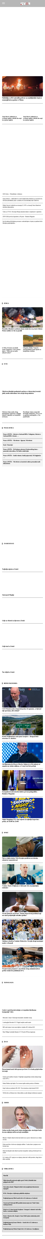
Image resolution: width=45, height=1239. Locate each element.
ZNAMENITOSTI (9, 543)
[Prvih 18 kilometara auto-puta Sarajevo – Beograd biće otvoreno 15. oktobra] (22, 725)
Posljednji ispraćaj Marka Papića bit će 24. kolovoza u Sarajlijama (21, 1229)
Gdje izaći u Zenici (8, 646)
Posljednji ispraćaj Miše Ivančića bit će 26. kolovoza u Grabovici (20, 1198)
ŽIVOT (6, 1042)
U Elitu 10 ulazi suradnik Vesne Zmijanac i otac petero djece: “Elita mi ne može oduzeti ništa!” (11, 350)
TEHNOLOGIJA (8, 982)
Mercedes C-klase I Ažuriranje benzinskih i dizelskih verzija (17, 1018)
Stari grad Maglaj (8, 595)
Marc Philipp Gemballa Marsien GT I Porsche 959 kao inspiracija (19, 1032)
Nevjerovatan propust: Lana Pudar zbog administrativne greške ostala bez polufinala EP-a (21, 969)
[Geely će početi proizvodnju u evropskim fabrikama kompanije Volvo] (22, 997)
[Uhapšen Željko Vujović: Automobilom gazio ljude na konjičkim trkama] (33, 341)
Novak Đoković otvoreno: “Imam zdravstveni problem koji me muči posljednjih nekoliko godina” (21, 914)
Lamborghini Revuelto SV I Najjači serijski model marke (17, 1022)
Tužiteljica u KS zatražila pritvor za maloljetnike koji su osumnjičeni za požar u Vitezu (22, 99)
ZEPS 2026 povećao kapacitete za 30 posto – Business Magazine (19, 216)
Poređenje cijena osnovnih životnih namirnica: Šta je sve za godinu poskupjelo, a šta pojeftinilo (32, 414)
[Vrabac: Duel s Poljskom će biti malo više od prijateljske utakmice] (22, 874)
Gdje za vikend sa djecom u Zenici (13, 620)
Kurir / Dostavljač (8, 445)
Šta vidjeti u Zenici (8, 672)
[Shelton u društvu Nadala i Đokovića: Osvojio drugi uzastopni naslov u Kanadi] (22, 929)
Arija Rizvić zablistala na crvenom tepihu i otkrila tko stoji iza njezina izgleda (11, 118)
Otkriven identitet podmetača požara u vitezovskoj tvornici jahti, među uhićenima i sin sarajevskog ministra (21, 392)
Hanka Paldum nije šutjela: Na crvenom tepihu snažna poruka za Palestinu (21, 1083)
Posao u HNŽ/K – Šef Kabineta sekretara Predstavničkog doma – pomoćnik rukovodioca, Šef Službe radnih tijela (20, 450)
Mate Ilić (5, 1175)
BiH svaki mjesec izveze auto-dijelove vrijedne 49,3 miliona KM (19, 1027)
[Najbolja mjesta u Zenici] (22, 557)
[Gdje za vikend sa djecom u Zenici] (22, 609)
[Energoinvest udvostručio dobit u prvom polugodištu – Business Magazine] (22, 780)
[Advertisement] (22, 40)
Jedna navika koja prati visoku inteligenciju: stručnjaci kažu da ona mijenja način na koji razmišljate (22, 1131)
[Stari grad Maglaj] (22, 583)
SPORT (6, 832)
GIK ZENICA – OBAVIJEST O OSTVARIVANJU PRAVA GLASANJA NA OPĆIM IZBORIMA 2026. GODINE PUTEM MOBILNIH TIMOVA (22, 199)
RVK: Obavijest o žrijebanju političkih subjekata (16, 1193)
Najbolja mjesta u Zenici (10, 569)
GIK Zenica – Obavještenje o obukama (12, 194)
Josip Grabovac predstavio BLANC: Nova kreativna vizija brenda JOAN (21, 1088)
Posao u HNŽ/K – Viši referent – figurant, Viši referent (17, 440)
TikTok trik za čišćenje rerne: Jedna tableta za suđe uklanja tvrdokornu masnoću (22, 1093)
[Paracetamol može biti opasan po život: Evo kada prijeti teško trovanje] (22, 1057)
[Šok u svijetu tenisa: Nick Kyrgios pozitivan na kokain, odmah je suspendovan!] (22, 847)
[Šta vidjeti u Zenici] (22, 661)
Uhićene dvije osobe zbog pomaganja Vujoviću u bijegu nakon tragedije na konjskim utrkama (11, 414)
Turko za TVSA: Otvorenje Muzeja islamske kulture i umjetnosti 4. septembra (22, 212)
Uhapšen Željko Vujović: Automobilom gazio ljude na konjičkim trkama (32, 349)
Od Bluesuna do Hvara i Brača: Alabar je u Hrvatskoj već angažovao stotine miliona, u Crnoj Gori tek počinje (21, 765)
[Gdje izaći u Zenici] (22, 635)
